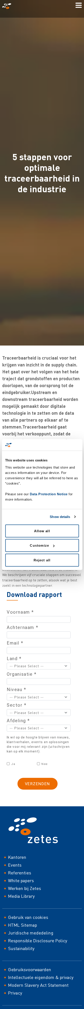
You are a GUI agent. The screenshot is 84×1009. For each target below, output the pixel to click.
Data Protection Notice (49, 494)
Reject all (42, 560)
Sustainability (21, 948)
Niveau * (16, 689)
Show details (60, 517)
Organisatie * (22, 674)
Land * (14, 658)
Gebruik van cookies (28, 917)
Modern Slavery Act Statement (38, 985)
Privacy (15, 993)
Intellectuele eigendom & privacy (40, 977)
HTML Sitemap (22, 925)
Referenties (19, 873)
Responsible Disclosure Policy (37, 940)
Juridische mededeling (30, 933)
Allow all (42, 531)
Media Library (21, 896)
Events (15, 865)
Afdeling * (18, 720)
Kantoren (17, 857)
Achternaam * (22, 627)
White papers (21, 880)
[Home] (8, 6)
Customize (39, 545)
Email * (15, 643)
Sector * (16, 705)
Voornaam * (20, 612)
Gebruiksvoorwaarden (29, 969)
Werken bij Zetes (24, 888)
